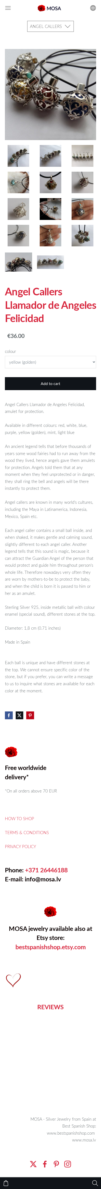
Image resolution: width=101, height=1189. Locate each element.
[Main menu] (8, 8)
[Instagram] (68, 1164)
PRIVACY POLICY (20, 846)
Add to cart (50, 383)
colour (10, 351)
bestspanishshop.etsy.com (50, 947)
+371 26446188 (46, 870)
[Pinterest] (56, 1164)
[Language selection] (93, 8)
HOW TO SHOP (19, 818)
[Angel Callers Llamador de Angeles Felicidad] (18, 156)
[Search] (95, 1183)
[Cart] (6, 1183)
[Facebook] (45, 1164)
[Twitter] (33, 1164)
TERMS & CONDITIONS (27, 832)
